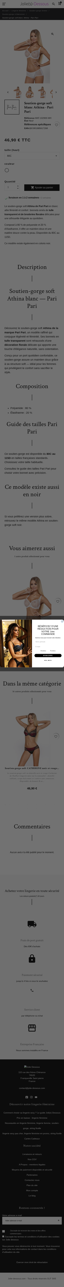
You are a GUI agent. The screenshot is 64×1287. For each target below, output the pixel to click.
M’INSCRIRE (48, 655)
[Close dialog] (62, 621)
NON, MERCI (48, 660)
